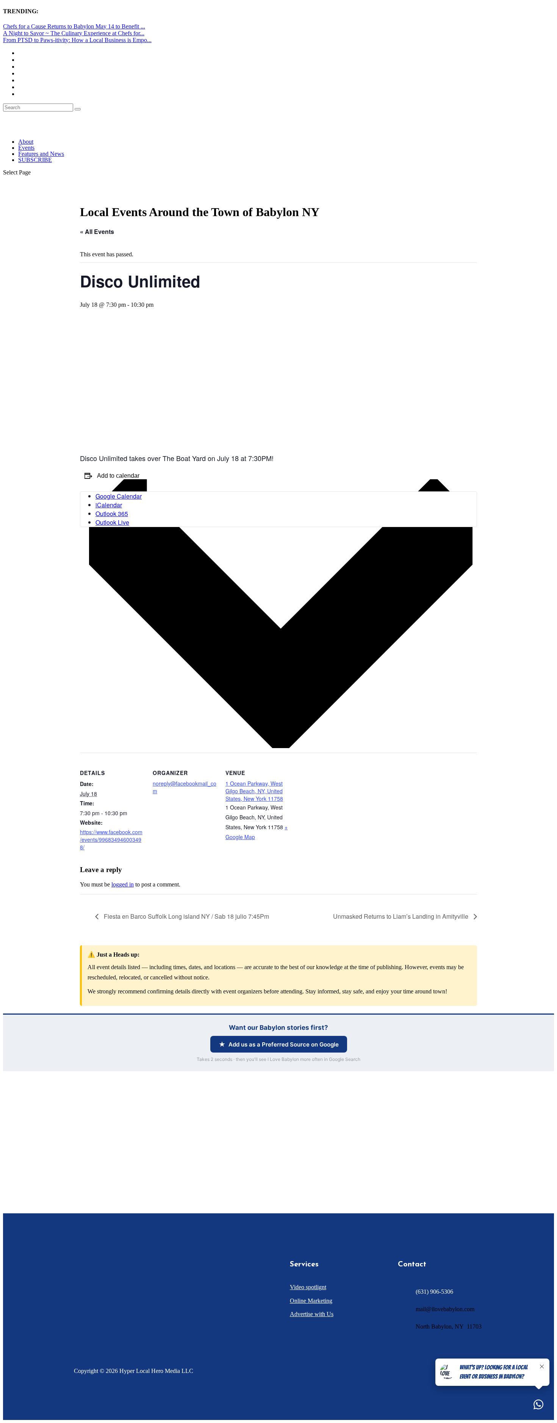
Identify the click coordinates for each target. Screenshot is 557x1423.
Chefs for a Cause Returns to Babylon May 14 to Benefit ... (74, 26)
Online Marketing (311, 1300)
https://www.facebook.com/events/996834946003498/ (111, 839)
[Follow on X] (92, 1303)
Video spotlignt (308, 1287)
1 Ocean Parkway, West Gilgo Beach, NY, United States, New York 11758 (254, 791)
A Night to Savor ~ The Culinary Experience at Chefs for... (73, 33)
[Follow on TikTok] (122, 1303)
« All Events (97, 231)
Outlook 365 (111, 513)
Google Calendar (118, 496)
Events (26, 147)
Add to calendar (118, 475)
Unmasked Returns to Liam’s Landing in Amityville (401, 916)
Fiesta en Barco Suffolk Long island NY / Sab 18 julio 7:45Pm (185, 916)
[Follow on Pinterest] (153, 1303)
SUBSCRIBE (35, 160)
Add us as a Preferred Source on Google (283, 1044)
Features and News (41, 154)
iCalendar (108, 504)
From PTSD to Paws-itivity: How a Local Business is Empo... (77, 40)
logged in (122, 884)
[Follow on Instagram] (107, 1303)
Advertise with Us (311, 1314)
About (25, 141)
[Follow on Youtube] (137, 1303)
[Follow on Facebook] (77, 1303)
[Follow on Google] (168, 1303)
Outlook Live (112, 522)
